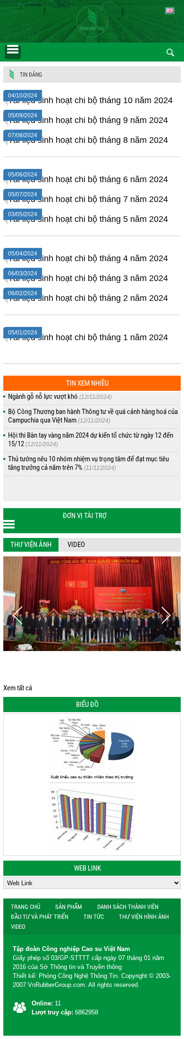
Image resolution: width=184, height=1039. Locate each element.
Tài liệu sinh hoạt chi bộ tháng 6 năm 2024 (88, 179)
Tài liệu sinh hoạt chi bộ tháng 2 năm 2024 (88, 298)
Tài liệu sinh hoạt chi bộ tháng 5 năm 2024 (88, 219)
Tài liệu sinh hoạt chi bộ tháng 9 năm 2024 (88, 120)
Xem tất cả (17, 688)
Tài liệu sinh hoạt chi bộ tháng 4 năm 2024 (88, 258)
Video (76, 544)
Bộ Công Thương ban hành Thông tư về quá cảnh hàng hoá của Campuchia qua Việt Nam (93, 415)
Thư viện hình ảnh (144, 916)
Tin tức (94, 916)
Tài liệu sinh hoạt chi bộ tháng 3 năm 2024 (88, 278)
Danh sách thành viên (128, 906)
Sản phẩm (68, 906)
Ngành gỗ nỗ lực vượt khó (60, 396)
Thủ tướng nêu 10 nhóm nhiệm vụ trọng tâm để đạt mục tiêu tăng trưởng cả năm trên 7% (88, 463)
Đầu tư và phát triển (39, 916)
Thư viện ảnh (30, 544)
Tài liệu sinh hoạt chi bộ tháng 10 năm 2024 (90, 100)
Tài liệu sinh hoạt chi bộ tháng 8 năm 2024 (88, 140)
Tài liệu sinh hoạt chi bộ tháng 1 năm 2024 (88, 337)
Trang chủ (25, 906)
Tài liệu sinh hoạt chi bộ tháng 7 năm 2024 (88, 199)
